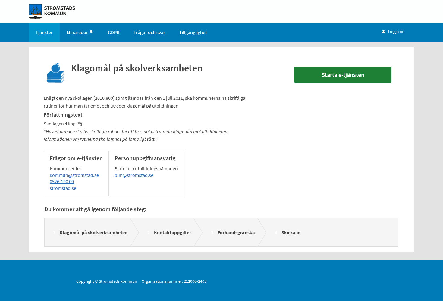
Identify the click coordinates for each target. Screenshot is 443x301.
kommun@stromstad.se (74, 175)
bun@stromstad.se (134, 175)
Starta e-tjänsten (343, 74)
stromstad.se (63, 188)
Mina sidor (77, 32)
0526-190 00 (62, 181)
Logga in (392, 31)
